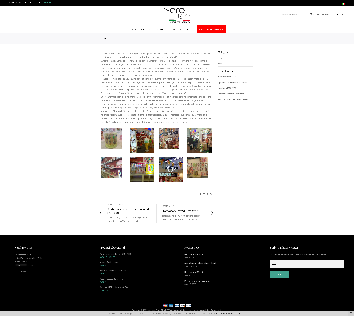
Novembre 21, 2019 (191, 258)
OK (239, 314)
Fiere (220, 58)
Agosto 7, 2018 (190, 284)
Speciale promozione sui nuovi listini (233, 82)
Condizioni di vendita (186, 310)
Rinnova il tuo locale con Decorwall (233, 99)
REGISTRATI (327, 14)
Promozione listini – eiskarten (231, 94)
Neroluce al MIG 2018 (227, 88)
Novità (221, 64)
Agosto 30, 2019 (190, 266)
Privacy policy (217, 310)
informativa (321, 254)
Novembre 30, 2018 (191, 275)
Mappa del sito (203, 310)
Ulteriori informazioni (225, 314)
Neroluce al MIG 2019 (227, 77)
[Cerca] (311, 14)
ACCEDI (316, 14)
